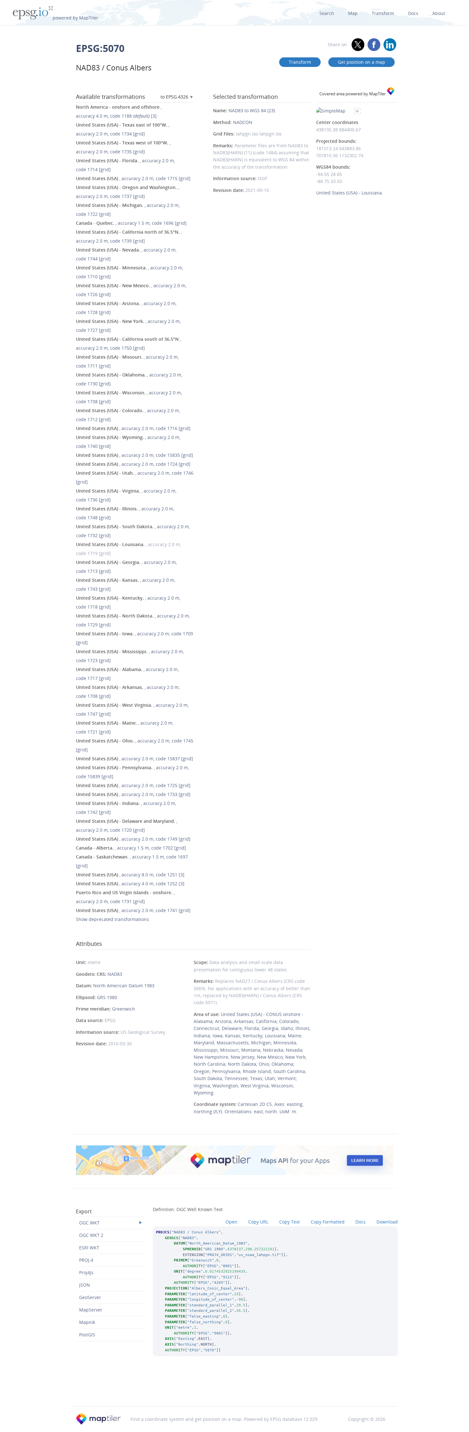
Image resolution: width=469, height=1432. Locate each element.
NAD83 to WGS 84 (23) (251, 110)
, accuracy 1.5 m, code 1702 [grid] (131, 848)
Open (231, 1222)
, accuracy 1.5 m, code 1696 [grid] (131, 223)
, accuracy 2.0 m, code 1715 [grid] (133, 178)
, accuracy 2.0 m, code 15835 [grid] (134, 455)
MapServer (90, 1310)
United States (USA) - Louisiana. (349, 193)
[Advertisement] (234, 1389)
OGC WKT (89, 1223)
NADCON (242, 122)
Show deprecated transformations (112, 919)
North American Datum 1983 (123, 986)
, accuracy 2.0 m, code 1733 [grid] (133, 794)
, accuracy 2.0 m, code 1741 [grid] (133, 910)
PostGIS (87, 1335)
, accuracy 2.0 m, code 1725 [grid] (133, 785)
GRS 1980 (107, 997)
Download (387, 1222)
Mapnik (87, 1322)
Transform (383, 13)
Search (326, 13)
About (438, 13)
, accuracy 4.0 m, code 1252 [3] (130, 883)
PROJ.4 (86, 1260)
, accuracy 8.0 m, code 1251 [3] (130, 875)
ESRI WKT (89, 1248)
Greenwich (123, 1009)
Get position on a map (361, 62)
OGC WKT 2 (91, 1235)
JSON (84, 1285)
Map (353, 13)
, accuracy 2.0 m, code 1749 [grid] (133, 839)
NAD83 (115, 974)
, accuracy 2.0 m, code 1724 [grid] (133, 464)
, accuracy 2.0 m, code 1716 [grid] (133, 428)
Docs (413, 13)
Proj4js (86, 1272)
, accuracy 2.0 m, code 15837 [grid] (134, 759)
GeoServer (90, 1297)
